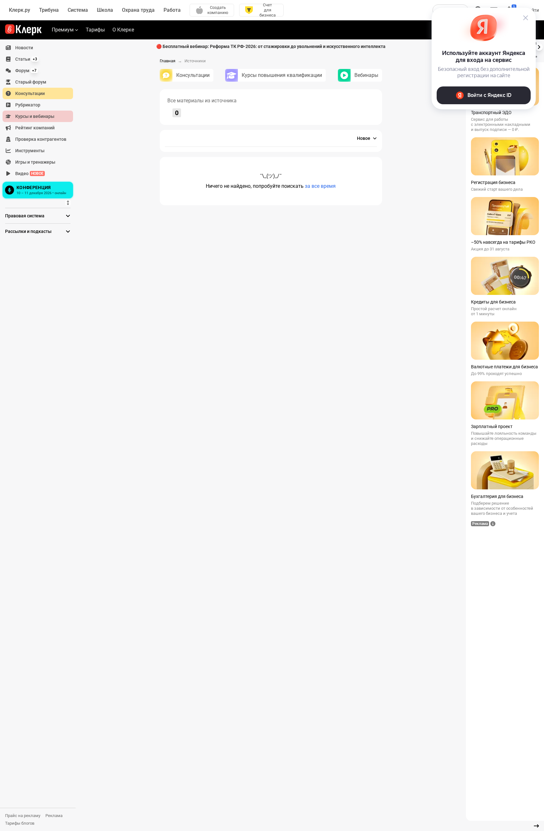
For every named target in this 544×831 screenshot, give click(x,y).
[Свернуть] (536, 825)
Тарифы (95, 30)
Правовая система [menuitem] (24, 215)
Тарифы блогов (19, 823)
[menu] (40, 121)
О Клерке (123, 30)
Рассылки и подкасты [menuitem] (28, 231)
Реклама (54, 815)
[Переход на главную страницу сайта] (23, 30)
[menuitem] (38, 47)
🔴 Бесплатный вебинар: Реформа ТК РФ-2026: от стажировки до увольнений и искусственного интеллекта (271, 46)
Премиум (63, 30)
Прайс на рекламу (22, 815)
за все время (320, 186)
